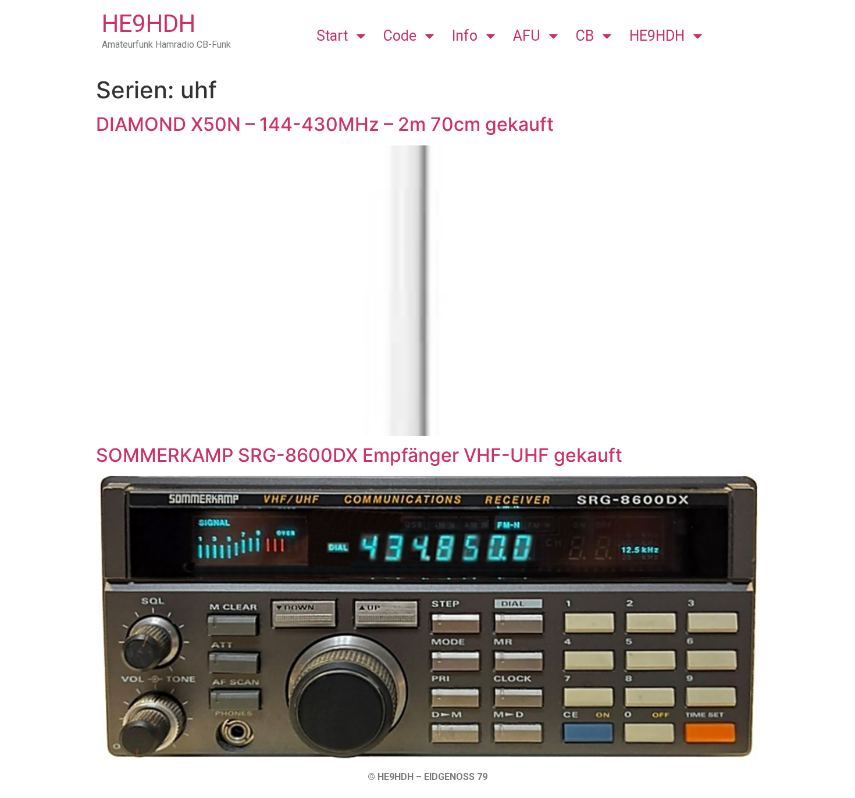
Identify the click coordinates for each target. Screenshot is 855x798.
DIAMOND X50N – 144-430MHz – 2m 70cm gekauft (325, 124)
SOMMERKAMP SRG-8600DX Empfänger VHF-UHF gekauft (359, 455)
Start (332, 35)
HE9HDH (148, 23)
